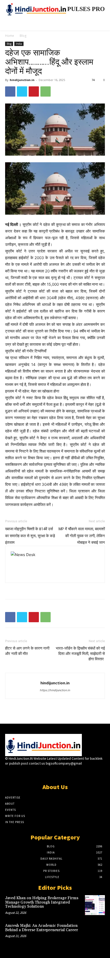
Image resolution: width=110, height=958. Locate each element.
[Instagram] (46, 773)
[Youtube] (73, 773)
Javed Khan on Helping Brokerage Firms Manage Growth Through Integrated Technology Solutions (41, 902)
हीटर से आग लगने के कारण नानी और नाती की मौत (27, 651)
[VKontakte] (64, 773)
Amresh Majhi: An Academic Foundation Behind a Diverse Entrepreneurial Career (41, 927)
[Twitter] (22, 91)
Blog (23, 35)
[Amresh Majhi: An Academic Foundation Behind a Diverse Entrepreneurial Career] (95, 933)
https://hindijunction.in (55, 690)
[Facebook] (10, 91)
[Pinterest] (34, 91)
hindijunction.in (22, 80)
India (19, 43)
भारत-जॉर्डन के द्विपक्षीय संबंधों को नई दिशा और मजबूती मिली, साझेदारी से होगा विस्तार (80, 653)
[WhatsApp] (45, 91)
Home (9, 35)
